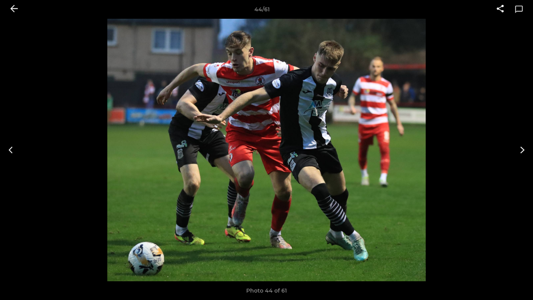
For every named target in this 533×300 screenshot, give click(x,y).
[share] (500, 9)
